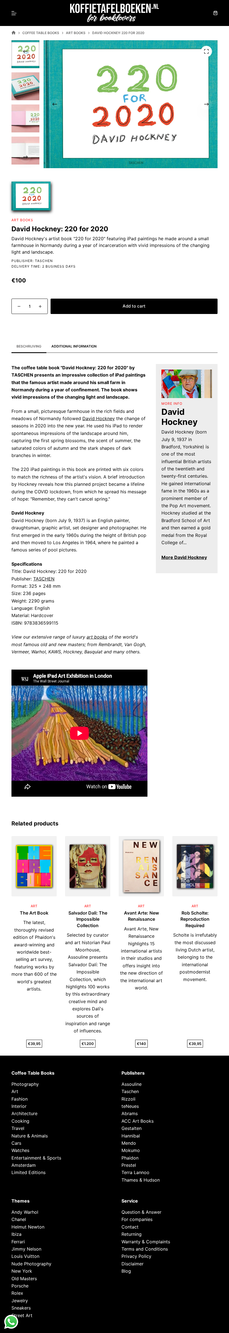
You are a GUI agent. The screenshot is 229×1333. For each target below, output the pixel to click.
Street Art (21, 1315)
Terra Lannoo (135, 1172)
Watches (20, 1150)
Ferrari (18, 1241)
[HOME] (13, 33)
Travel (17, 1128)
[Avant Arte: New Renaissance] (141, 866)
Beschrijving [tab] (28, 346)
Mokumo (130, 1150)
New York (21, 1271)
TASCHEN (43, 579)
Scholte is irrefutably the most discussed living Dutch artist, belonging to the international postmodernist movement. (195, 957)
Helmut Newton (27, 1227)
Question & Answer (141, 1212)
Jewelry (19, 1300)
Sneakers (21, 1308)
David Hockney (98, 418)
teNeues (130, 1106)
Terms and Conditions (144, 1249)
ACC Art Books (137, 1121)
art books (97, 637)
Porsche (19, 1286)
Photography (25, 1084)
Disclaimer (132, 1264)
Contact (130, 1227)
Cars (16, 1143)
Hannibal (130, 1136)
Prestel (128, 1165)
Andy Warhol (24, 1212)
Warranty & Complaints (145, 1241)
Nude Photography (31, 1264)
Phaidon (130, 1158)
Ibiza (16, 1234)
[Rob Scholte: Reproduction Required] (195, 866)
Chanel (18, 1219)
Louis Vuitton (25, 1256)
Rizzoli (128, 1099)
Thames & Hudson (140, 1180)
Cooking (20, 1121)
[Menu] (13, 13)
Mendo (128, 1143)
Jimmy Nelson (26, 1249)
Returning (131, 1234)
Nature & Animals (29, 1136)
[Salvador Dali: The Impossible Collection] (87, 866)
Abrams (129, 1114)
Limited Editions (28, 1172)
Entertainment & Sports (36, 1158)
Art (14, 1091)
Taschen (44, 261)
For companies (136, 1219)
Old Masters (24, 1278)
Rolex (17, 1293)
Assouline (131, 1084)
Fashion (19, 1099)
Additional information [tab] (74, 346)
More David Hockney (184, 557)
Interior (19, 1106)
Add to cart (134, 306)
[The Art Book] (34, 866)
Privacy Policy (136, 1256)
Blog (126, 1271)
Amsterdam (23, 1165)
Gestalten (131, 1128)
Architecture (24, 1114)
